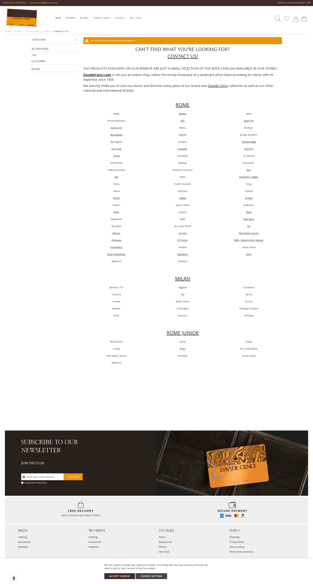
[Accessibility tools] (14, 578)
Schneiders (116, 247)
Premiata (116, 240)
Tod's (249, 254)
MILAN (182, 278)
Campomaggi (249, 141)
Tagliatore (182, 254)
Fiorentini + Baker (248, 176)
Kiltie (116, 212)
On (248, 226)
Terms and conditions (241, 551)
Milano (162, 546)
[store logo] (30, 18)
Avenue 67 (116, 127)
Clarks (116, 155)
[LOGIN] (295, 18)
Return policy (237, 546)
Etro (249, 169)
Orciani (183, 233)
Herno (116, 198)
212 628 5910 (20, 3)
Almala (182, 113)
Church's (249, 148)
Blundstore (116, 134)
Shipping (234, 537)
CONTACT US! (182, 56)
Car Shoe (116, 148)
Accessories (32, 32)
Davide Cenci (218, 86)
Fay (116, 176)
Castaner (182, 148)
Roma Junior (165, 541)
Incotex (249, 198)
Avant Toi (249, 120)
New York (164, 551)
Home (8, 32)
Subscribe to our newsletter (288, 3)
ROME (183, 105)
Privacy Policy (41, 482)
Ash (183, 120)
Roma (162, 537)
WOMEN (18, 32)
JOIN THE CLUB (32, 463)
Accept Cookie (119, 576)
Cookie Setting (151, 576)
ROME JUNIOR (183, 333)
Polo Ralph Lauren (249, 233)
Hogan (182, 198)
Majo (249, 212)
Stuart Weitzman (116, 254)
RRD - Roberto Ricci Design (248, 240)
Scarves (46, 32)
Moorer (116, 233)
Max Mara (248, 219)
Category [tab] (39, 40)
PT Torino (183, 240)
